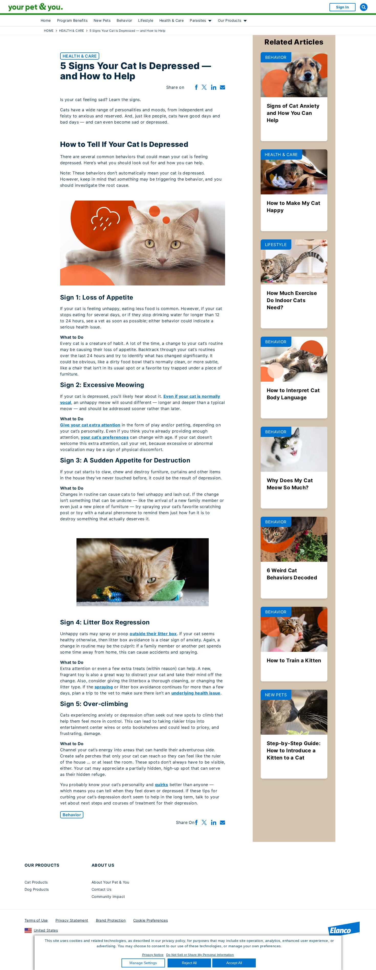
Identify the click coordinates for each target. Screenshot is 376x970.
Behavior (124, 20)
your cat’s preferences (105, 437)
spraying (104, 686)
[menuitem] (46, 20)
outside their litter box (153, 633)
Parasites (198, 20)
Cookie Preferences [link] (150, 920)
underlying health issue (195, 693)
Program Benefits (72, 20)
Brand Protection (111, 920)
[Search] (364, 7)
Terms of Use (36, 920)
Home (46, 20)
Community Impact (108, 896)
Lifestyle (145, 20)
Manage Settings (143, 963)
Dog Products (37, 889)
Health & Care (171, 20)
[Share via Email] (222, 87)
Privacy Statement (72, 920)
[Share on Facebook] (196, 87)
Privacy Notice (153, 955)
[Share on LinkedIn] (213, 87)
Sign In (342, 7)
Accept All (234, 963)
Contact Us (101, 889)
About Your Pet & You (110, 882)
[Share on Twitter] (204, 87)
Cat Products (36, 882)
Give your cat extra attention (90, 424)
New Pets (102, 20)
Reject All (189, 963)
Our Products (229, 20)
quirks (161, 784)
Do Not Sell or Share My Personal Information (200, 955)
